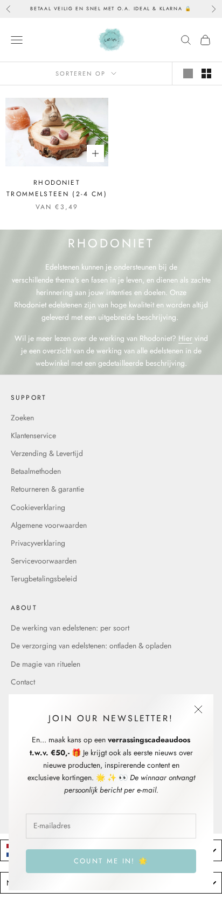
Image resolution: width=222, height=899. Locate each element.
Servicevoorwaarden (44, 560)
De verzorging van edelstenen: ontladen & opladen (91, 645)
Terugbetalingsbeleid (44, 578)
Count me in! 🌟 (111, 861)
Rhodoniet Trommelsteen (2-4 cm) (56, 188)
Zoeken (22, 417)
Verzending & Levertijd (47, 453)
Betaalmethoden (36, 471)
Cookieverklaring (38, 507)
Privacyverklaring (38, 543)
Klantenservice (33, 435)
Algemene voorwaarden (49, 525)
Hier (185, 338)
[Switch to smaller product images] (206, 73)
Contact (23, 681)
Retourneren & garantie (47, 489)
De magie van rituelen (45, 664)
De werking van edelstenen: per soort (70, 627)
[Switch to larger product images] (188, 73)
